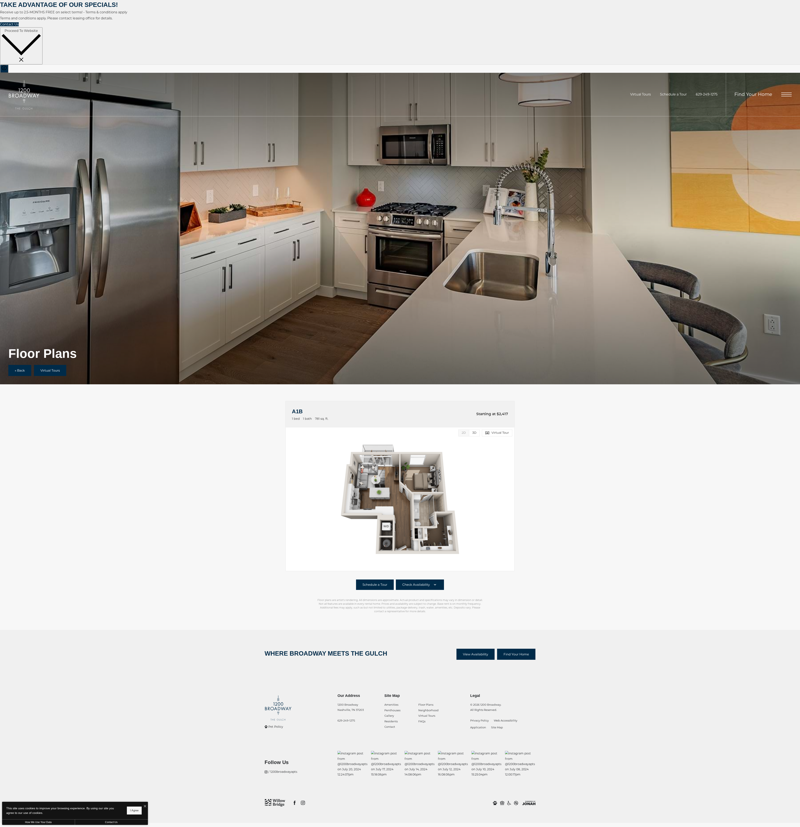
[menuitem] (398, 705)
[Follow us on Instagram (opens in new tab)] (303, 803)
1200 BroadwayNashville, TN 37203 (351, 707)
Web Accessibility (505, 720)
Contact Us (111, 822)
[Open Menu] (786, 94)
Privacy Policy (479, 720)
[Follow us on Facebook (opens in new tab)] (294, 803)
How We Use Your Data (38, 822)
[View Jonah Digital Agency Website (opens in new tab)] (528, 803)
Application (478, 727)
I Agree (134, 810)
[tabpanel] (400, 499)
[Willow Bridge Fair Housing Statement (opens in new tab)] (502, 803)
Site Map (497, 727)
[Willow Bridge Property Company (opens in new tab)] (275, 803)
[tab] (463, 433)
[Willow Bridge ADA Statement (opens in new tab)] (509, 803)
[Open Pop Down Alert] (4, 69)
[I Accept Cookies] (145, 806)
